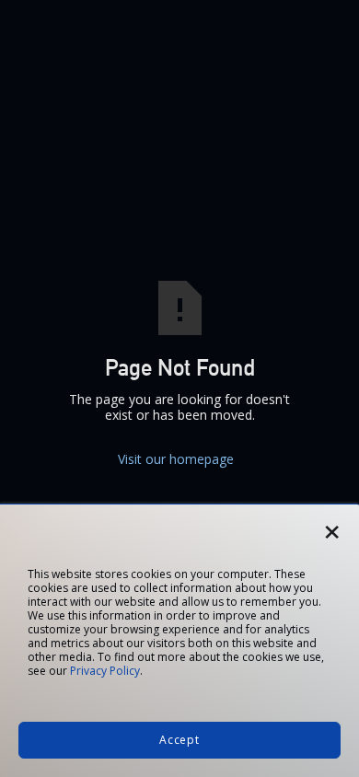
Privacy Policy (105, 670)
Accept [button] (179, 740)
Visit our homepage (179, 459)
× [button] (331, 525)
